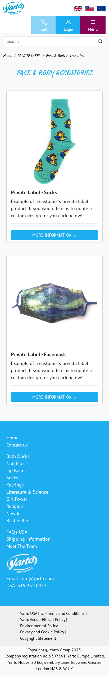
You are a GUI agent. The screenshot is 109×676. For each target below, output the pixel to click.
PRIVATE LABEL (28, 55)
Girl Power (16, 499)
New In (13, 513)
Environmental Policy (38, 625)
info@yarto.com (37, 578)
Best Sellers (18, 520)
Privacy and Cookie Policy (42, 631)
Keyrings (15, 485)
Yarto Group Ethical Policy (42, 619)
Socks (12, 477)
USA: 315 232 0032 (26, 585)
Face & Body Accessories (65, 55)
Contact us (17, 445)
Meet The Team (21, 546)
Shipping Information (28, 539)
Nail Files (15, 463)
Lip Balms (16, 470)
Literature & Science (27, 492)
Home (7, 55)
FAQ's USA (17, 532)
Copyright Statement (38, 638)
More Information (52, 235)
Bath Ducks (18, 456)
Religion (14, 506)
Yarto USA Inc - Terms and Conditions (52, 613)
